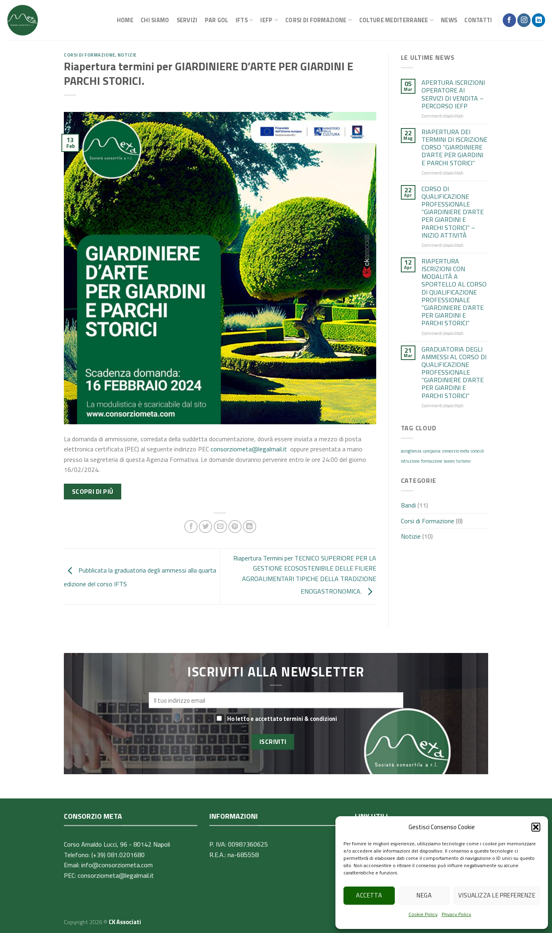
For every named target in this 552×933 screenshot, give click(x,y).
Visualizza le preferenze (496, 895)
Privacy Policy (456, 914)
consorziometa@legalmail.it (249, 449)
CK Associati (125, 922)
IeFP (266, 20)
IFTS (242, 20)
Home (125, 20)
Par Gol (216, 20)
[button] (536, 827)
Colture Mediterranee (393, 20)
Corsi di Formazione (89, 54)
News (449, 20)
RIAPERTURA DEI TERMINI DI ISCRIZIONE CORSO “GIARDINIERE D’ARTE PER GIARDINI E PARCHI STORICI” (454, 147)
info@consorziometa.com (117, 865)
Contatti (478, 20)
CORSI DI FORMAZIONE (315, 20)
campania (431, 451)
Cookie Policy (423, 914)
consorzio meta (455, 451)
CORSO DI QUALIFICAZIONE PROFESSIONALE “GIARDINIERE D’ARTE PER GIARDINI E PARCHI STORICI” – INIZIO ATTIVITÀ (452, 212)
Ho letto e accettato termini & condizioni (282, 718)
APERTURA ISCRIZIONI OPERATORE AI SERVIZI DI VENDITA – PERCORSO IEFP (453, 94)
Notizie (127, 54)
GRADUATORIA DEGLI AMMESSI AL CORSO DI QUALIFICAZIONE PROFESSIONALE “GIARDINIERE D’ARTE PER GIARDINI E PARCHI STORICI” (454, 372)
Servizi (187, 20)
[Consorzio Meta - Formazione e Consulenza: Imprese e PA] (22, 20)
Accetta (369, 895)
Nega (424, 895)
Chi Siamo (155, 20)
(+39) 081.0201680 (118, 854)
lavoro (449, 461)
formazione (431, 461)
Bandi (408, 505)
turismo (463, 461)
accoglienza (411, 451)
